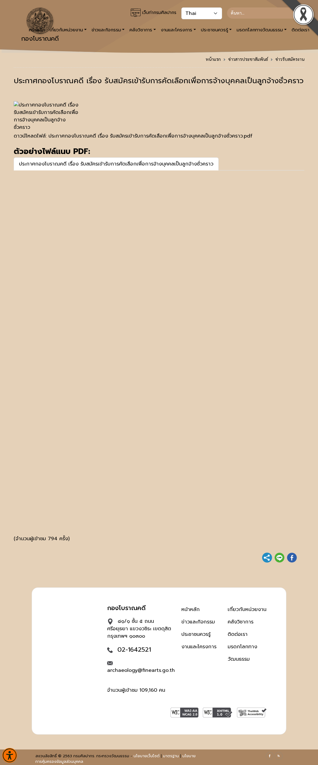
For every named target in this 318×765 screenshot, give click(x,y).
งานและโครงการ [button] (176, 29)
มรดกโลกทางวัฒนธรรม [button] (260, 29)
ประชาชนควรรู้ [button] (214, 29)
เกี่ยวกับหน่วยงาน (247, 609)
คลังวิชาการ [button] (140, 29)
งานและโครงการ (198, 646)
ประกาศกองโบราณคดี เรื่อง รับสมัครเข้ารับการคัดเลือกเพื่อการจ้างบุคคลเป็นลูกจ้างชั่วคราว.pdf (150, 136)
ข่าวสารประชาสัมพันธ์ (248, 59)
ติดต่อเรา (238, 634)
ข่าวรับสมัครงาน (289, 59)
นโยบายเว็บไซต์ (147, 756)
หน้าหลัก (190, 609)
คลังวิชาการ (240, 622)
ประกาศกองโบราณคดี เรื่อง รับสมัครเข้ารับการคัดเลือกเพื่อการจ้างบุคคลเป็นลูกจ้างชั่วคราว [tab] (116, 164)
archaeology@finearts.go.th (141, 670)
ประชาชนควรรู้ (196, 634)
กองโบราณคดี (40, 38)
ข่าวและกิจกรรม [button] (106, 29)
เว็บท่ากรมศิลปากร (158, 12)
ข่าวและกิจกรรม (198, 622)
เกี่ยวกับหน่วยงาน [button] (66, 29)
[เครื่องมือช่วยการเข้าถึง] (9, 755)
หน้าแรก (213, 59)
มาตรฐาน (171, 756)
